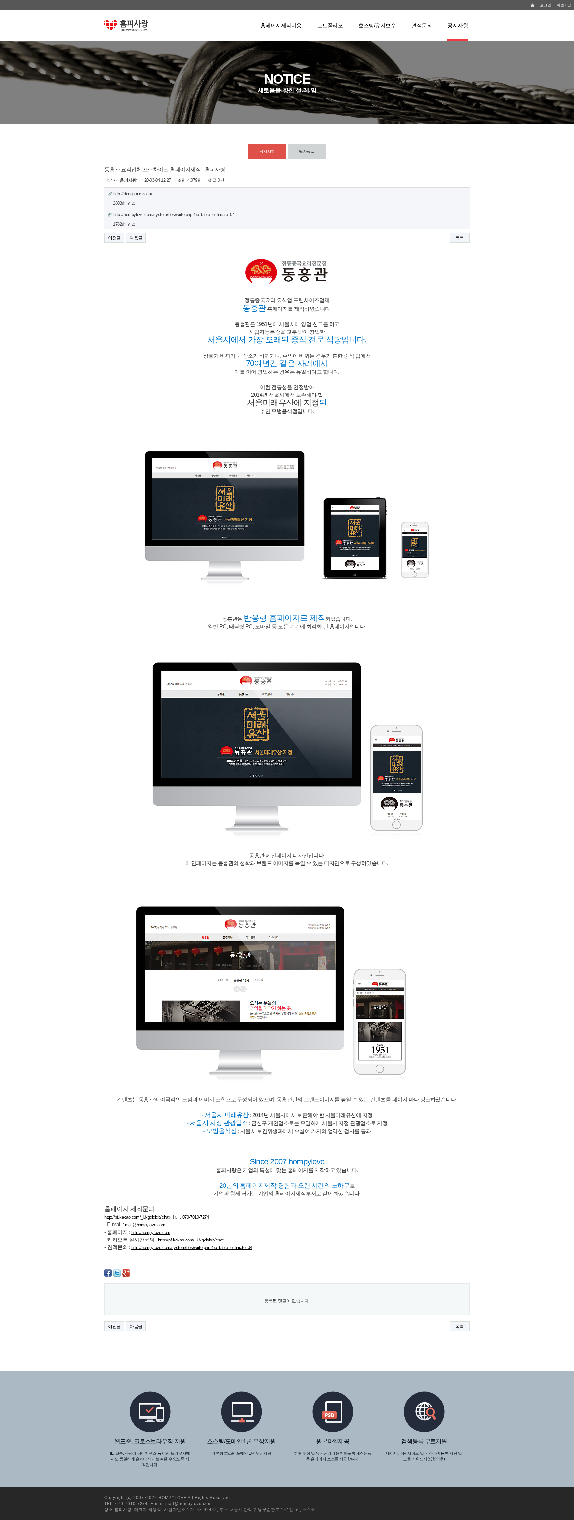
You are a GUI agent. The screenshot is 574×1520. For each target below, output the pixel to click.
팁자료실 (307, 151)
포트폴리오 (330, 25)
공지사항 (457, 25)
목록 (459, 237)
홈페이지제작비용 (281, 25)
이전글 (114, 237)
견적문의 (421, 25)
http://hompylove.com (150, 1232)
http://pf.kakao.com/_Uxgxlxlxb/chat (136, 1217)
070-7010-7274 (195, 1217)
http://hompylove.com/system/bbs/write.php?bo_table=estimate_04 (191, 1247)
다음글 (136, 237)
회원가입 (564, 5)
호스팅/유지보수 (377, 25)
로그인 (545, 5)
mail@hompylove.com (145, 1224)
